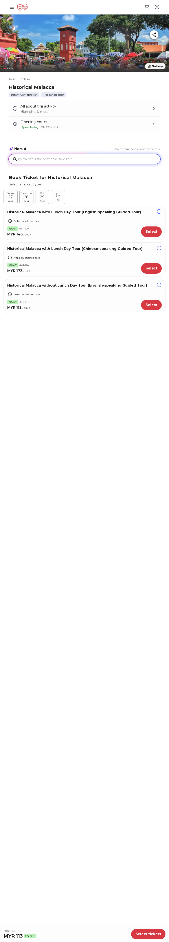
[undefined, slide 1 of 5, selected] (5, 68)
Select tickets (148, 934)
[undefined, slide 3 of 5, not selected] (9, 68)
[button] (84, 41)
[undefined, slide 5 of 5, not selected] (12, 68)
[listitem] (24, 94)
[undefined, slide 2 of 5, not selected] (7, 68)
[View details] (159, 212)
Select (151, 232)
